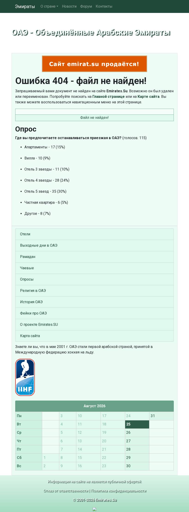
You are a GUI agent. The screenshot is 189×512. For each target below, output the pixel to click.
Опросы (27, 279)
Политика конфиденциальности (118, 490)
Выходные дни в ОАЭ (38, 245)
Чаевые (27, 268)
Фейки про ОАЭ (33, 313)
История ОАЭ (31, 302)
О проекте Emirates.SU (39, 324)
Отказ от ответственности (65, 490)
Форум (86, 6)
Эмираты (25, 6)
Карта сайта (30, 336)
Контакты (104, 6)
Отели (25, 234)
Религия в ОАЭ (33, 290)
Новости (69, 6)
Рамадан (27, 257)
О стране (48, 6)
